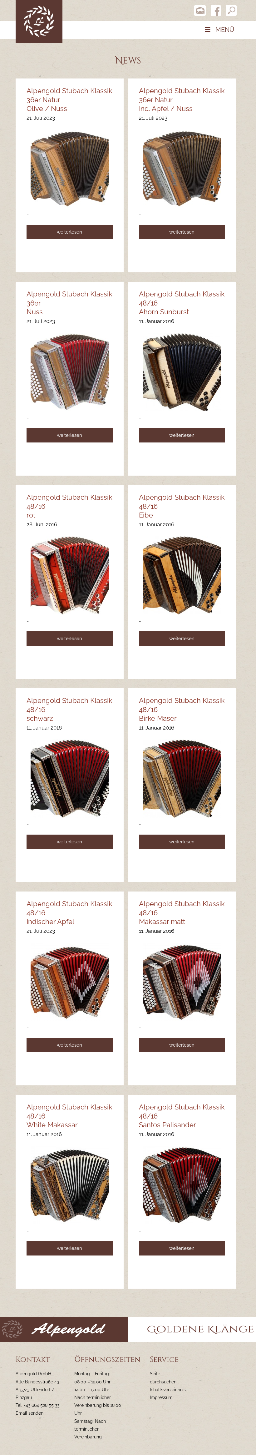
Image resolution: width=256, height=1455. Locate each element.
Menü (224, 29)
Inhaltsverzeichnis (168, 1389)
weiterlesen (69, 232)
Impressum (161, 1397)
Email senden (29, 1413)
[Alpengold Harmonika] (39, 21)
